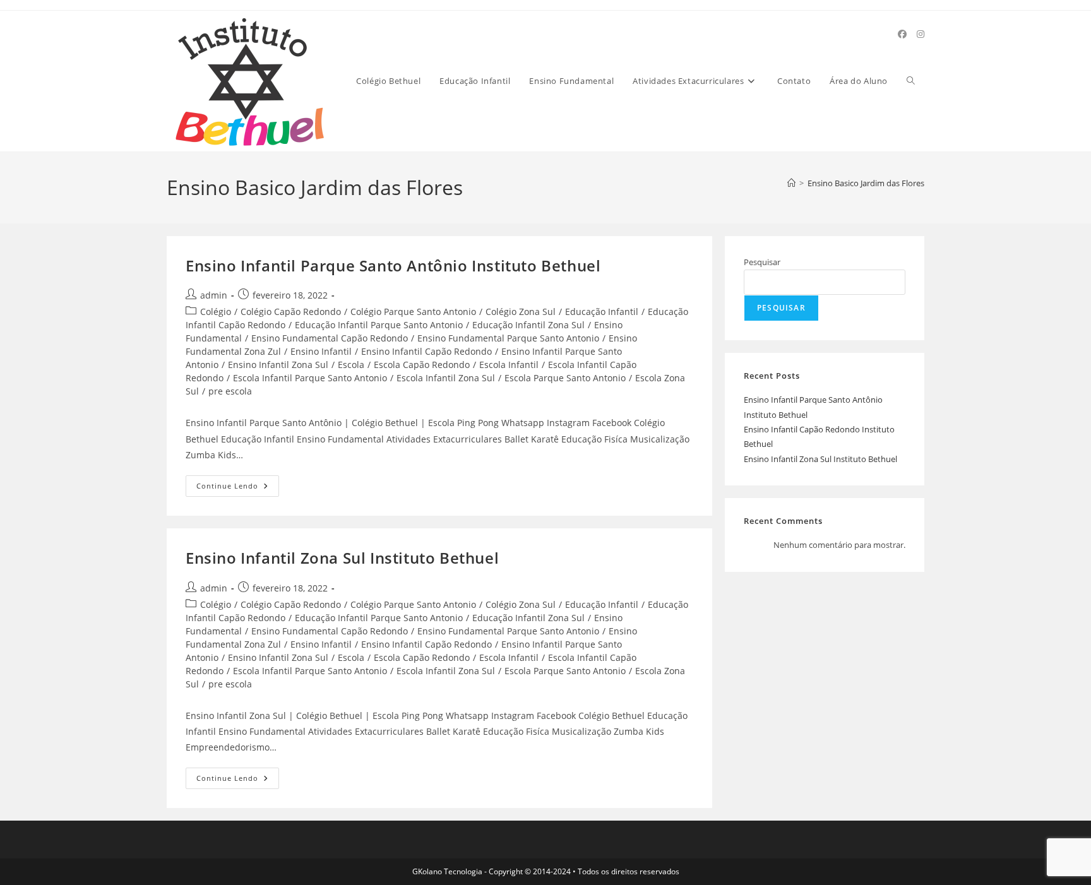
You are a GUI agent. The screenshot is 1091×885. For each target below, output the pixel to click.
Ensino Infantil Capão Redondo (426, 351)
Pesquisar (762, 262)
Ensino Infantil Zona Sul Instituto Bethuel (342, 557)
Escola (351, 365)
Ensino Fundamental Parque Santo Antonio (508, 338)
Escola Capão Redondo (422, 365)
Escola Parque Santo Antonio (565, 378)
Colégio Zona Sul (521, 312)
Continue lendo (237, 488)
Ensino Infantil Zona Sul (278, 365)
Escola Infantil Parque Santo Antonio (310, 378)
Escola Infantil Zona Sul (445, 378)
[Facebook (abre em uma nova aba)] (902, 34)
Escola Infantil (509, 365)
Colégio (215, 312)
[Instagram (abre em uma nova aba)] (920, 34)
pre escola (230, 391)
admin (213, 295)
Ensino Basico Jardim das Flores (866, 183)
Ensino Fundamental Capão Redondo (329, 338)
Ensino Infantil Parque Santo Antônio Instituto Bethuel (393, 265)
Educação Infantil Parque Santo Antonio (379, 325)
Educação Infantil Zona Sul (528, 325)
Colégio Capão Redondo (291, 312)
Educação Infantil (601, 312)
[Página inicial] (791, 183)
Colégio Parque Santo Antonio (413, 312)
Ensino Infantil (321, 351)
